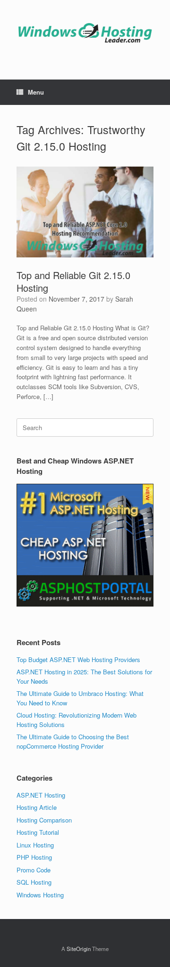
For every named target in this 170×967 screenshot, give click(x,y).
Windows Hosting (40, 894)
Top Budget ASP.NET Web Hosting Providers (78, 659)
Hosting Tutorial (38, 832)
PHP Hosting (34, 857)
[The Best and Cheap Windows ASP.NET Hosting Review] (85, 32)
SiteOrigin (79, 948)
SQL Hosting (34, 882)
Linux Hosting (35, 844)
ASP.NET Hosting (41, 795)
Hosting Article (37, 807)
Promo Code (34, 869)
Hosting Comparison (44, 819)
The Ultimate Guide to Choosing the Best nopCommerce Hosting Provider (73, 741)
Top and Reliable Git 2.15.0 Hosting (73, 281)
